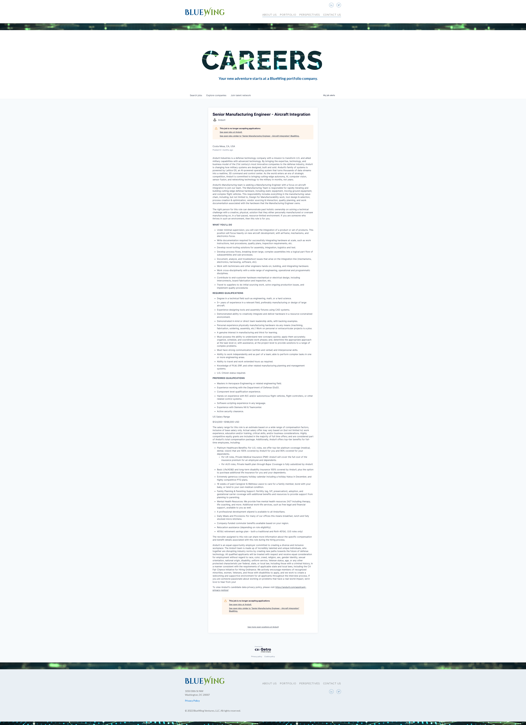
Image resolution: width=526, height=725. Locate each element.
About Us (269, 14)
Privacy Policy (192, 700)
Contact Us (332, 14)
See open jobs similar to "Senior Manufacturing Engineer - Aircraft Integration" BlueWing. (259, 136)
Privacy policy (256, 656)
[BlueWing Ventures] (205, 11)
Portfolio (288, 14)
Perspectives (309, 14)
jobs (196, 95)
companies (216, 95)
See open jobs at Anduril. (231, 132)
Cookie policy (269, 656)
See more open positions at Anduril (263, 627)
